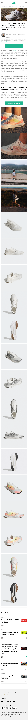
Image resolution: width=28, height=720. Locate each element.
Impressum (23, 712)
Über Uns (3, 714)
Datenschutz (10, 714)
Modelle (8, 712)
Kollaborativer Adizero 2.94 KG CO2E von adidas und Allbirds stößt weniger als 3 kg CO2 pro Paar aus (15, 6)
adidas (14, 50)
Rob (7, 32)
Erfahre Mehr (5, 41)
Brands (3, 712)
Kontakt (17, 714)
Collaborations (15, 712)
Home (1, 6)
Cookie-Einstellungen (6, 716)
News (3, 6)
